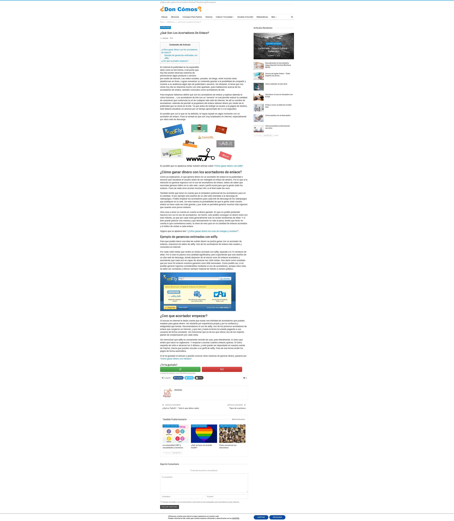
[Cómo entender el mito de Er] (259, 86)
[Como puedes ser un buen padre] (259, 118)
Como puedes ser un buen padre (277, 115)
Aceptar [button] (261, 517)
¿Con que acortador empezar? (174, 61)
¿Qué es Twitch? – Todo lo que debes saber (180, 408)
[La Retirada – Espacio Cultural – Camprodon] (273, 46)
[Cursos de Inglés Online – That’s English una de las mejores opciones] (259, 76)
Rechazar (277, 517)
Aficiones (175, 17)
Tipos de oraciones (237, 408)
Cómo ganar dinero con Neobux (176, 359)
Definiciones (165, 27)
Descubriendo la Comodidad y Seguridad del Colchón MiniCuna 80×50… (278, 65)
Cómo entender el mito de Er (276, 84)
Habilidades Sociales (228, 426)
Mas (273, 17)
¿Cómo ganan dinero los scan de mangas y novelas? (213, 231)
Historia (208, 17)
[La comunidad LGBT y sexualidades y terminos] (176, 434)
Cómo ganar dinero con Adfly (228, 166)
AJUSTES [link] (235, 518)
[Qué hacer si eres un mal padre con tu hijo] (259, 97)
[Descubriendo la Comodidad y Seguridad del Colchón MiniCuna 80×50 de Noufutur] (259, 66)
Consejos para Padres (192, 17)
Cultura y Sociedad (224, 17)
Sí (180, 369)
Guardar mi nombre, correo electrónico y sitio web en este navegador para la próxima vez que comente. (200, 502)
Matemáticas (262, 17)
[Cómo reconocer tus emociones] (232, 434)
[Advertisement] (225, 58)
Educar (165, 17)
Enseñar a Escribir (245, 17)
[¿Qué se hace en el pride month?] (204, 434)
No (222, 369)
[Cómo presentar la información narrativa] (259, 128)
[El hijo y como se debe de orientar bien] (259, 107)
